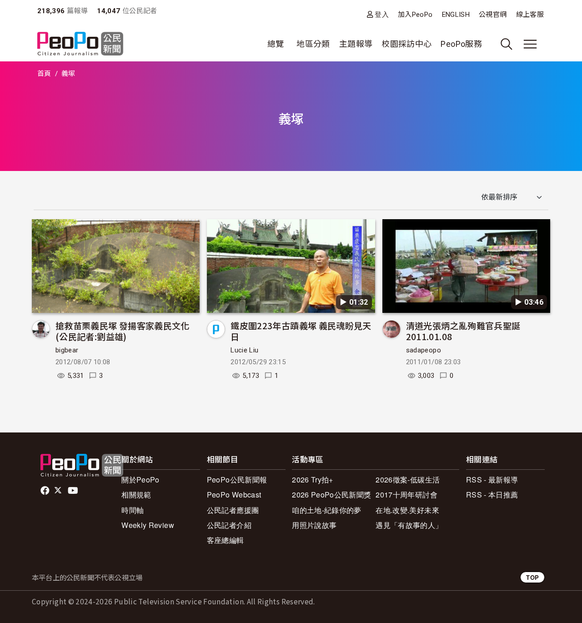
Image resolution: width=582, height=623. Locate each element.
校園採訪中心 (406, 44)
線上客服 (530, 14)
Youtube (74, 490)
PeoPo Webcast (234, 494)
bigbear (67, 350)
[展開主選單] (530, 44)
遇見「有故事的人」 (409, 525)
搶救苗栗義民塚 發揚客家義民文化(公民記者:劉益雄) (122, 330)
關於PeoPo (140, 479)
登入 (382, 14)
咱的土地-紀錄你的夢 (326, 510)
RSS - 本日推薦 (492, 494)
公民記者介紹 (229, 525)
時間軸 (132, 510)
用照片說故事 (314, 525)
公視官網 (493, 14)
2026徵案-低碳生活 (408, 479)
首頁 (44, 74)
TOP (532, 577)
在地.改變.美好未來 (407, 510)
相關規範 (136, 494)
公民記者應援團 (233, 510)
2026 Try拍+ (312, 479)
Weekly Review (147, 525)
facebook (45, 490)
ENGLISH (456, 14)
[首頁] (80, 44)
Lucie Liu (244, 350)
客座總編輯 (225, 540)
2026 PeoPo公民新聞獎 (331, 494)
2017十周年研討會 (406, 494)
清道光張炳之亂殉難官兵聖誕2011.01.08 (463, 330)
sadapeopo (423, 350)
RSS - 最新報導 (492, 479)
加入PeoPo (415, 14)
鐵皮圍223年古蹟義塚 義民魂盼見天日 (301, 330)
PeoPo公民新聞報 (237, 479)
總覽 (275, 44)
